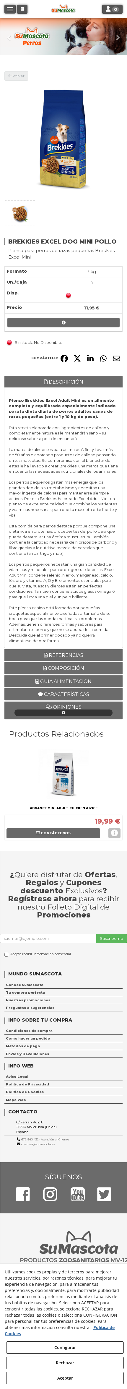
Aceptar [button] (65, 1378)
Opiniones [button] (67, 710)
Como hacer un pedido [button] (28, 1038)
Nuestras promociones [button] (28, 1000)
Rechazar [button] (65, 1362)
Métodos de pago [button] (23, 1046)
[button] (9, 36)
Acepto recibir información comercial (40, 954)
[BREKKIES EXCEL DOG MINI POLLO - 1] (20, 213)
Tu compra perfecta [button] (25, 992)
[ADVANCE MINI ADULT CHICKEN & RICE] (63, 775)
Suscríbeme (111, 938)
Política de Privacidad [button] (27, 1084)
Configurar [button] (65, 1347)
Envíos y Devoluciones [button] (27, 1054)
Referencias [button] (65, 655)
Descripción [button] (65, 382)
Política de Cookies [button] (25, 1092)
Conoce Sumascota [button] (24, 985)
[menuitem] (63, 985)
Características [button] (66, 694)
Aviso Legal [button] (17, 1077)
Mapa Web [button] (16, 1100)
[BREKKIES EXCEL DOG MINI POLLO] (63, 139)
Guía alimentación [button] (65, 681)
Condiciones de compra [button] (29, 1031)
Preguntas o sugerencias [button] (30, 1008)
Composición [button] (65, 668)
